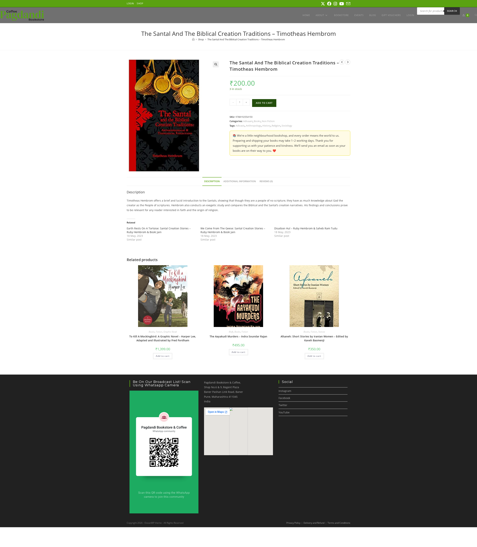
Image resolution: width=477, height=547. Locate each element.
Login (130, 3)
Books (257, 121)
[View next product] (347, 62)
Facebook (284, 398)
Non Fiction (268, 121)
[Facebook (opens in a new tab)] (329, 4)
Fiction (159, 331)
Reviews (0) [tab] (266, 181)
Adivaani (248, 121)
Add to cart (264, 103)
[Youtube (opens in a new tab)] (341, 4)
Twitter (283, 405)
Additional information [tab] (239, 181)
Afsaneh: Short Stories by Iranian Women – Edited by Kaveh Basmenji (314, 338)
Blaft (231, 331)
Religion (276, 125)
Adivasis (240, 125)
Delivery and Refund (314, 522)
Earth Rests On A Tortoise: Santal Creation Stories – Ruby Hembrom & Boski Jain (159, 230)
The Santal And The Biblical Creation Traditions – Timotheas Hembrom (246, 39)
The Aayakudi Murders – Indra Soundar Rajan (238, 336)
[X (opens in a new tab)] (323, 4)
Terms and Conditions (339, 522)
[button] (216, 64)
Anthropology (253, 125)
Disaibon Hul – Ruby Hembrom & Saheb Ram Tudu (305, 228)
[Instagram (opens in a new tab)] (335, 4)
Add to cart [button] (163, 356)
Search (452, 11)
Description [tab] (212, 181)
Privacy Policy (293, 522)
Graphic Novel (170, 331)
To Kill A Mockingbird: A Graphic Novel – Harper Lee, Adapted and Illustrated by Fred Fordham (162, 338)
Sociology (287, 125)
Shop (140, 3)
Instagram (285, 391)
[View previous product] (342, 62)
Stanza (321, 331)
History (266, 125)
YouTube (284, 412)
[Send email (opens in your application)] (347, 4)
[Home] (193, 39)
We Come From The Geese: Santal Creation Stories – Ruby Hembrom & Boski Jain (232, 230)
